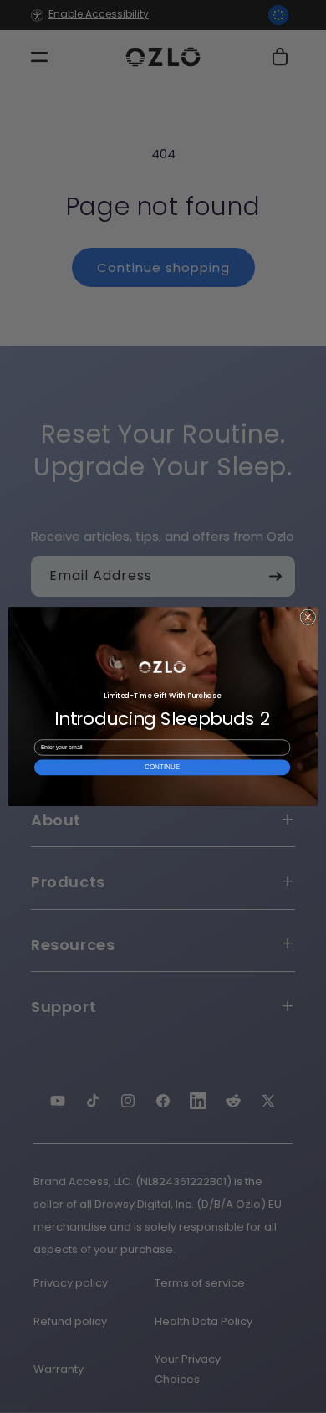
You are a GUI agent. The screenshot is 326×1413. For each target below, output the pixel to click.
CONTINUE (162, 767)
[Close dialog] (308, 617)
